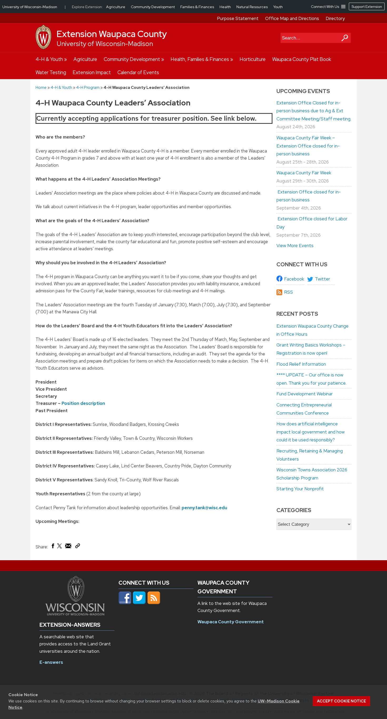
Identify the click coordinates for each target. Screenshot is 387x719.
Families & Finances (197, 6)
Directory (335, 18)
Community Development (132, 59)
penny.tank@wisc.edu (204, 508)
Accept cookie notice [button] (341, 701)
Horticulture (253, 59)
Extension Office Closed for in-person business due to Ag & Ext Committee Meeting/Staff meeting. (313, 111)
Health (226, 6)
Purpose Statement (238, 18)
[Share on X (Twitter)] (59, 548)
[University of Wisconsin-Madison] (43, 48)
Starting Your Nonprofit (300, 489)
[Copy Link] (78, 547)
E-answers (51, 662)
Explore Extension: (87, 6)
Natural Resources (252, 6)
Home (41, 87)
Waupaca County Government (230, 622)
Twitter (322, 279)
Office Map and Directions (292, 18)
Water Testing (51, 72)
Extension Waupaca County (112, 34)
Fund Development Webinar (304, 394)
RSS (288, 292)
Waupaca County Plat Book (301, 59)
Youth (278, 6)
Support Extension (366, 6)
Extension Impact (92, 72)
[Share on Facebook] (52, 547)
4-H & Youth (49, 59)
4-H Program (88, 87)
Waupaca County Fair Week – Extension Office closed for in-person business (308, 146)
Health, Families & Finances (200, 59)
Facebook (294, 279)
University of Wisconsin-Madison (105, 43)
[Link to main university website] (75, 614)
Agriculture (85, 59)
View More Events (295, 245)
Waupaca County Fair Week (303, 173)
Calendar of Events (138, 72)
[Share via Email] (68, 547)
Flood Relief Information (301, 364)
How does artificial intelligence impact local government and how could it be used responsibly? (310, 432)
